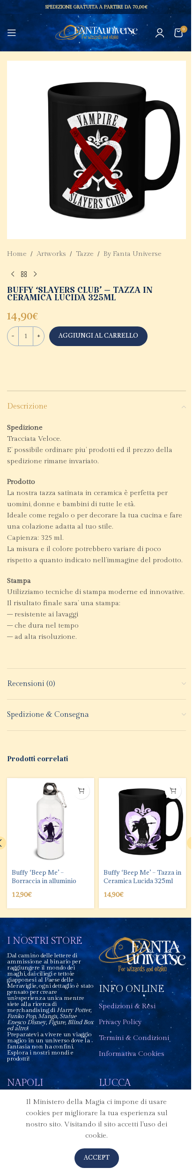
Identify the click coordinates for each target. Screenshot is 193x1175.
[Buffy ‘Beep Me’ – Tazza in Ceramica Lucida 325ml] (142, 821)
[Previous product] (12, 274)
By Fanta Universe (133, 254)
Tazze (85, 254)
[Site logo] (97, 32)
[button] (81, 791)
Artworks (51, 254)
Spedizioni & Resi (127, 1006)
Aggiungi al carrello (98, 336)
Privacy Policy (120, 1022)
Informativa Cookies (131, 1054)
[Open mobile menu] (11, 32)
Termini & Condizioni (134, 1038)
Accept (97, 1158)
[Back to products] (24, 274)
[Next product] (35, 274)
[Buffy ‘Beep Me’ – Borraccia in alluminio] (50, 821)
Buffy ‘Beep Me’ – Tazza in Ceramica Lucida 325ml (142, 876)
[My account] (159, 32)
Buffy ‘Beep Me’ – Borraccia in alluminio (44, 876)
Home (17, 254)
